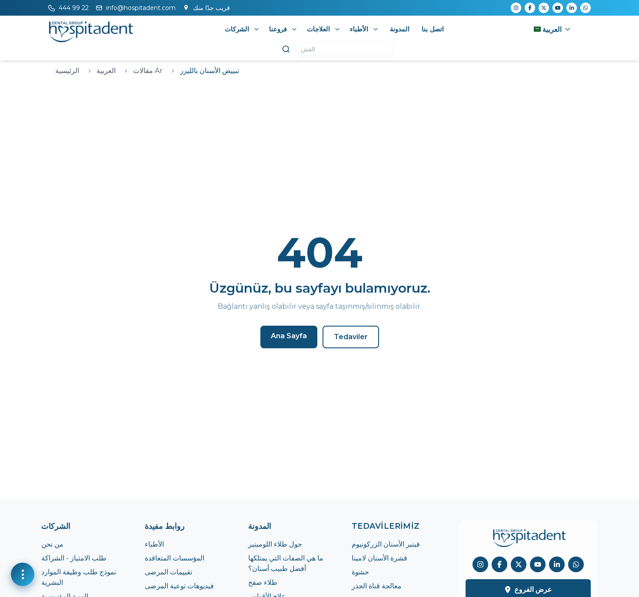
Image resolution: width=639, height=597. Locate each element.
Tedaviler (351, 337)
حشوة (360, 572)
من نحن (52, 544)
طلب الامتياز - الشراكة (73, 558)
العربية (106, 71)
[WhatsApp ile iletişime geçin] (576, 564)
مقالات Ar (148, 71)
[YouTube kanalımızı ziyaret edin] (538, 564)
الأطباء (154, 544)
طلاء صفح (262, 582)
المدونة (399, 29)
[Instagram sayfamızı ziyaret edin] (480, 564)
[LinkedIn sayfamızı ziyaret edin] (557, 564)
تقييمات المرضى (168, 572)
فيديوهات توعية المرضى (179, 586)
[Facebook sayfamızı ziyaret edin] (499, 564)
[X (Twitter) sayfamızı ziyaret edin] (518, 564)
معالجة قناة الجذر (377, 586)
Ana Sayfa (289, 336)
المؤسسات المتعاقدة (174, 558)
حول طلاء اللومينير (275, 544)
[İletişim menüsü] (22, 574)
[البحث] (286, 49)
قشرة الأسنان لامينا (379, 558)
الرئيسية (67, 71)
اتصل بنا (432, 29)
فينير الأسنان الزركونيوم (386, 544)
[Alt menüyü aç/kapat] (256, 29)
